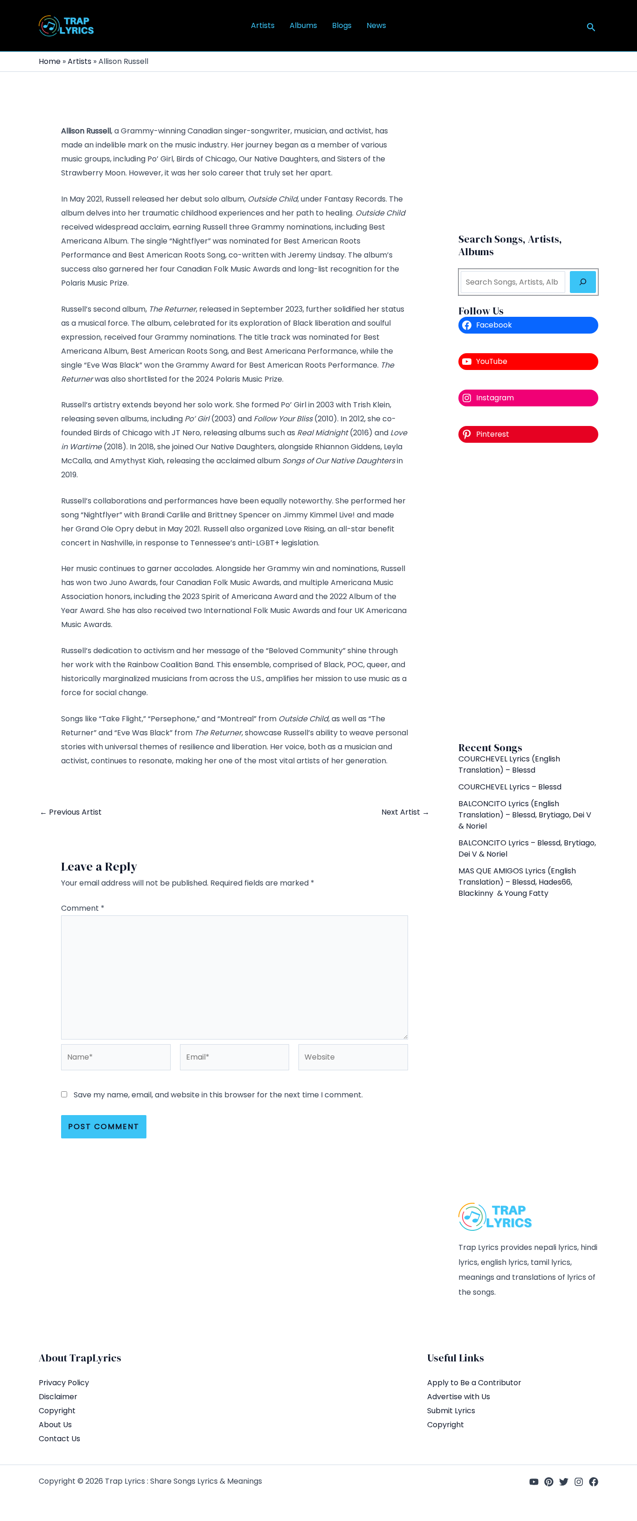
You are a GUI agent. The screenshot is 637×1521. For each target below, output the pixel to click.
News (376, 25)
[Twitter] (563, 1481)
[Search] (583, 282)
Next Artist (405, 812)
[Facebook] (593, 1481)
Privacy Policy (64, 1382)
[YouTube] (534, 1481)
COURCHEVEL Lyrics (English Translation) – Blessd (509, 764)
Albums (303, 25)
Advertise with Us (458, 1396)
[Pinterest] (549, 1481)
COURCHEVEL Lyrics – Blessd (509, 786)
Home (50, 61)
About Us (55, 1424)
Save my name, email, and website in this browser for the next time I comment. (218, 1094)
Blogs (342, 25)
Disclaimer (58, 1396)
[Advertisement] (528, 592)
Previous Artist (71, 812)
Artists (263, 25)
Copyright (57, 1410)
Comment (82, 908)
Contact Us (59, 1438)
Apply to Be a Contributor (474, 1382)
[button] (591, 28)
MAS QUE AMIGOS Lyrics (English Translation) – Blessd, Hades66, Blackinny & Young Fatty (517, 882)
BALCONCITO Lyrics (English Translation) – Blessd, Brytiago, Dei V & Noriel (524, 814)
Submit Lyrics (451, 1410)
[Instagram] (578, 1481)
